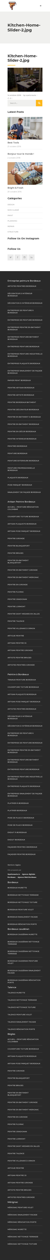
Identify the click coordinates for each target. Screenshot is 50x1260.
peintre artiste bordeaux (21, 395)
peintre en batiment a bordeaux (24, 417)
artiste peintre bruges (19, 658)
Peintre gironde (16, 538)
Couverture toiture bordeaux (23, 517)
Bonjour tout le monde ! (21, 154)
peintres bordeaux (17, 446)
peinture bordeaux (17, 453)
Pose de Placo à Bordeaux (21, 818)
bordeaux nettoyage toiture (22, 902)
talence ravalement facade (22, 1022)
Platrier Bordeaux (17, 810)
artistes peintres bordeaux (22, 286)
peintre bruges (15, 553)
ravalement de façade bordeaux (24, 492)
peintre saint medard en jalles (24, 614)
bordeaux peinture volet (21, 910)
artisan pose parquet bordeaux (24, 531)
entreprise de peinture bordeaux (25, 320)
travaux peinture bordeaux (22, 680)
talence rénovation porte (21, 1029)
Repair (11, 226)
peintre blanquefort (19, 546)
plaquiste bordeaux (18, 478)
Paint (10, 215)
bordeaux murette (17, 888)
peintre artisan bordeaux (21, 388)
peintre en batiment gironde (23, 570)
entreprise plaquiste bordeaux (24, 363)
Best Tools (13, 142)
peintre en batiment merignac (23, 577)
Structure (13, 232)
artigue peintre (16, 636)
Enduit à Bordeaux (17, 832)
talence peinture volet (20, 1015)
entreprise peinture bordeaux (23, 347)
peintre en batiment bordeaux (23, 424)
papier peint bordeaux (19, 380)
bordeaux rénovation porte (22, 924)
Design (11, 205)
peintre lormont (16, 606)
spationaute (31, 95)
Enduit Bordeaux (16, 840)
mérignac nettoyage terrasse (23, 1237)
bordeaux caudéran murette (22, 934)
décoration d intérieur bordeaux (25, 303)
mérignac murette (17, 1229)
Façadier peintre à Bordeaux (22, 847)
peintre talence (16, 621)
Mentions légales (14, 865)
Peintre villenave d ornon (21, 628)
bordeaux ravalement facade (23, 917)
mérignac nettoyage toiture (22, 1244)
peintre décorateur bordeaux (23, 410)
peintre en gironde (18, 585)
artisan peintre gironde (20, 650)
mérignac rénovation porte (22, 1222)
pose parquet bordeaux (20, 485)
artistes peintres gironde (21, 665)
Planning (12, 221)
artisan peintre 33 (17, 643)
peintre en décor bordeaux (22, 431)
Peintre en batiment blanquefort (18, 561)
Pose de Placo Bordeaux (20, 825)
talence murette (16, 993)
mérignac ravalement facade (22, 1215)
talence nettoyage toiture (22, 1007)
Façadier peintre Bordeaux (21, 854)
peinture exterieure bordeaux (23, 461)
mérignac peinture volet (20, 1207)
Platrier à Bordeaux (18, 803)
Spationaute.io (14, 874)
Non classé (13, 210)
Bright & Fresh (15, 188)
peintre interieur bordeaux (22, 439)
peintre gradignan (17, 599)
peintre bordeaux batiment (22, 402)
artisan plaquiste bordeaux (22, 524)
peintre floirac (16, 592)
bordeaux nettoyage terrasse (23, 895)
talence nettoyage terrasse (22, 1000)
